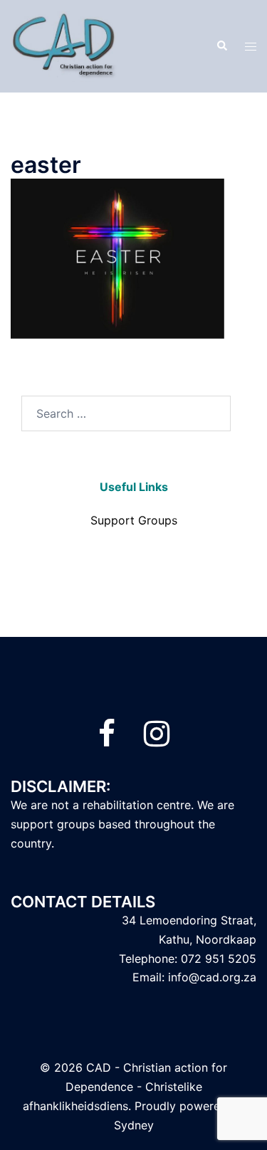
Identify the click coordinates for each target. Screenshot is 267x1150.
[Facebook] (106, 740)
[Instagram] (156, 740)
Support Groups (133, 520)
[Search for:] (126, 413)
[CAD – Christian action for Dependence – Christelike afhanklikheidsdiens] (65, 45)
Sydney (134, 1125)
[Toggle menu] (250, 46)
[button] (221, 46)
